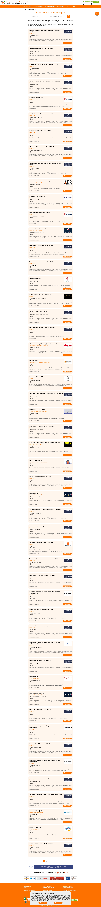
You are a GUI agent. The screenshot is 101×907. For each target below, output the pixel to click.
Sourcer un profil (27, 6)
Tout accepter (58, 902)
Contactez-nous (27, 886)
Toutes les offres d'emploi (48, 887)
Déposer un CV (60, 6)
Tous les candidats (47, 886)
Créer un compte (96, 3)
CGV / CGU (64, 896)
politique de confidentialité (36, 897)
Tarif (67, 6)
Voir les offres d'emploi (50, 6)
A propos (73, 6)
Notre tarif (26, 889)
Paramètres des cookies (68, 887)
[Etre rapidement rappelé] (96, 14)
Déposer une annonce (38, 6)
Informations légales (67, 886)
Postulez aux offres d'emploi (50, 12)
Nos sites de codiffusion (29, 890)
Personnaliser (43, 902)
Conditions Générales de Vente (69, 890)
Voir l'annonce (67, 42)
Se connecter (87, 3)
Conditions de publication (68, 889)
